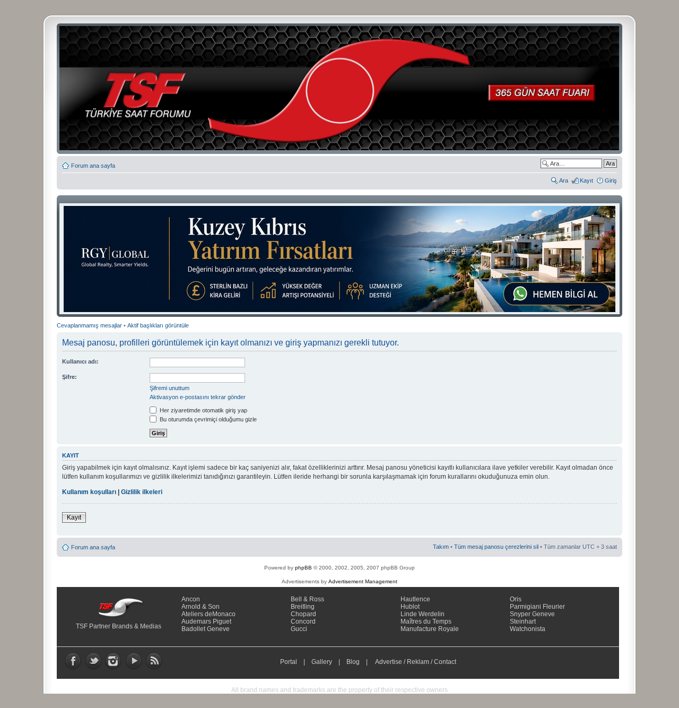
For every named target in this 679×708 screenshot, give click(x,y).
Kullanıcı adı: (80, 361)
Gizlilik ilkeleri (141, 492)
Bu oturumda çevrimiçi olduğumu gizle (207, 419)
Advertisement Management (362, 581)
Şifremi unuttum (169, 388)
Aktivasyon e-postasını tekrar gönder (198, 397)
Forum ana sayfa (93, 165)
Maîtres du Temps (426, 621)
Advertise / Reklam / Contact (416, 662)
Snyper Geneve (532, 614)
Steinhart (523, 621)
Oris (515, 599)
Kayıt (586, 180)
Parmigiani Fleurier (537, 606)
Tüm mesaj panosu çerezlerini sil (496, 546)
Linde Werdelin (423, 614)
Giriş (611, 180)
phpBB (303, 568)
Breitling (303, 606)
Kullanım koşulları (89, 492)
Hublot (410, 606)
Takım (441, 546)
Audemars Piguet (206, 621)
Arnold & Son (200, 606)
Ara (563, 180)
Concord (303, 621)
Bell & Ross (307, 599)
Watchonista (527, 629)
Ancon (190, 599)
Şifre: (69, 377)
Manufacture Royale (430, 629)
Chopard (303, 614)
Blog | (359, 662)
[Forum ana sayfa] (342, 88)
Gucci (299, 629)
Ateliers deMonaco (208, 614)
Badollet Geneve (205, 629)
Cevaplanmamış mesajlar (89, 325)
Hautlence (415, 599)
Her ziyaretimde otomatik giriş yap (202, 410)
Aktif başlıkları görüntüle (158, 325)
